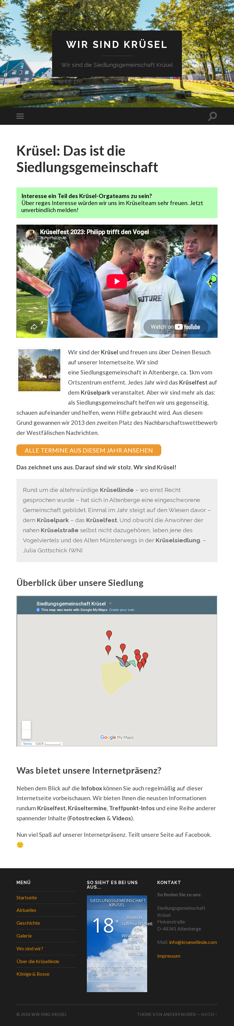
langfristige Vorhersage (117, 986)
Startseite (26, 897)
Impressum (168, 956)
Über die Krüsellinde (37, 961)
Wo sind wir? (29, 948)
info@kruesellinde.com (193, 942)
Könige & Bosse (32, 974)
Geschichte (28, 923)
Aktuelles (26, 910)
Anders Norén (179, 1014)
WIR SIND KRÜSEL (117, 44)
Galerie (24, 935)
